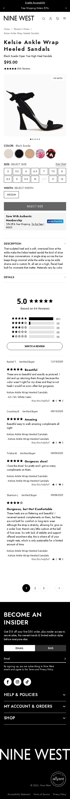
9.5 (26, 179)
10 (35, 179)
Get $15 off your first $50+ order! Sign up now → (35, 8)
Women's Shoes (21, 29)
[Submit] (65, 659)
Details (9, 277)
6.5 (35, 171)
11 (53, 179)
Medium (11, 194)
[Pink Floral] (40, 153)
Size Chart (61, 164)
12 (62, 179)
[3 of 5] (35, 139)
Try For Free (37, 224)
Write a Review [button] (35, 346)
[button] (54, 400)
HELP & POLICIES (21, 695)
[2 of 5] (32, 139)
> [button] (59, 588)
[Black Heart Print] (51, 153)
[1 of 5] (30, 139)
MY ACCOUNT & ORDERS (28, 706)
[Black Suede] (19, 153)
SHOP (9, 718)
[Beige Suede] (29, 153)
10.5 (45, 179)
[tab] (19, 648)
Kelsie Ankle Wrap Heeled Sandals (27, 392)
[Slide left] (4, 8)
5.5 (16, 171)
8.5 (8, 179)
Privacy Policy (59, 794)
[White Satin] (8, 153)
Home (7, 29)
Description (12, 243)
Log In (9, 227)
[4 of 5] (37, 139)
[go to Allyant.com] (58, 779)
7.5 (53, 171)
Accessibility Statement (19, 794)
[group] (35, 8)
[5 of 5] (39, 139)
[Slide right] (66, 8)
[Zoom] (35, 105)
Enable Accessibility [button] (35, 2)
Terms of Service (41, 794)
